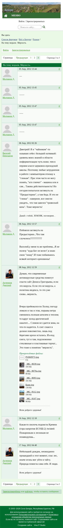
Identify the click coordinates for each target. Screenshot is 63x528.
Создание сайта (25, 525)
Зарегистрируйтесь (11, 491)
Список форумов (9, 39)
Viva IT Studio (39, 525)
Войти (21, 21)
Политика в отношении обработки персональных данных (35, 516)
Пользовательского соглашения (32, 515)
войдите (29, 491)
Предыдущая (22, 58)
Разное (36, 39)
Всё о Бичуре (25, 39)
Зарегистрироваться (35, 21)
